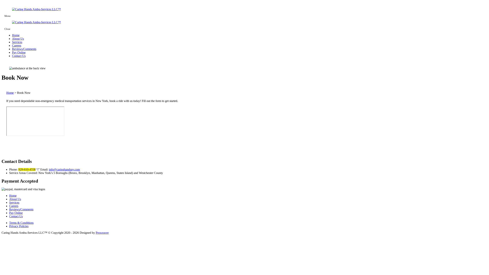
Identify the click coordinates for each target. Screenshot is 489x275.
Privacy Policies (18, 226)
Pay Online (19, 52)
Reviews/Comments (24, 49)
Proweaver (102, 232)
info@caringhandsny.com (64, 169)
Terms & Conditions (21, 222)
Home (15, 35)
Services (17, 42)
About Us (18, 38)
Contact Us (19, 55)
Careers (16, 45)
